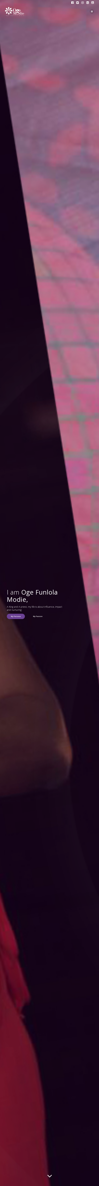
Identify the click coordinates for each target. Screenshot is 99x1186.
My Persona (16, 616)
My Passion (38, 616)
